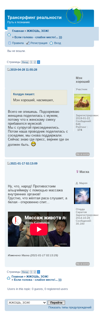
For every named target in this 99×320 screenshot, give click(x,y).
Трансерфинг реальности (34, 17)
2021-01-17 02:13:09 (23, 163)
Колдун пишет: (24, 94)
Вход (57, 43)
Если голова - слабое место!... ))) (38, 37)
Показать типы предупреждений (69, 307)
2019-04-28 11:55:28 (23, 69)
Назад (25, 62)
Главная (18, 30)
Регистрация (39, 43)
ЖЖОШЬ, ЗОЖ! (38, 30)
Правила (18, 43)
